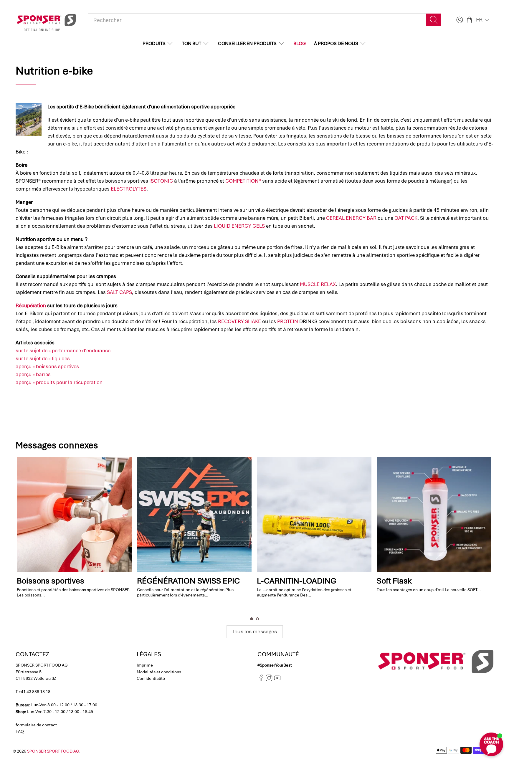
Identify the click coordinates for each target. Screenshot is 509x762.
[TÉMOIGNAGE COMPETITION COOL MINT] (433, 514)
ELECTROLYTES (128, 189)
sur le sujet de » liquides (43, 358)
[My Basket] (469, 19)
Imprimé (145, 665)
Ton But (191, 43)
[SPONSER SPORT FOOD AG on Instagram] (269, 679)
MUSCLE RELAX (318, 284)
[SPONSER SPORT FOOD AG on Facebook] (260, 679)
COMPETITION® (243, 181)
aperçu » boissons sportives (47, 366)
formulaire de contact (36, 725)
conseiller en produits (247, 43)
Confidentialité (151, 678)
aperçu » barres (33, 374)
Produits (154, 43)
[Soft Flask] (314, 514)
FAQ (20, 731)
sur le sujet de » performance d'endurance (63, 350)
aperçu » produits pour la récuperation (59, 382)
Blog (299, 43)
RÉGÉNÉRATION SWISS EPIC (68, 581)
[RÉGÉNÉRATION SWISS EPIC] (74, 514)
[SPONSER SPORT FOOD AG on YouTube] (277, 679)
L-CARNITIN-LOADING (176, 581)
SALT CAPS (119, 292)
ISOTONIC (161, 181)
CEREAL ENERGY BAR (351, 218)
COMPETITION (462, 604)
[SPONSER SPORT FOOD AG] (46, 20)
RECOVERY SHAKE (239, 321)
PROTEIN (287, 321)
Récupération (31, 305)
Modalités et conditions (159, 672)
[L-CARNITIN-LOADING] (194, 514)
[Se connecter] (459, 19)
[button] (483, 20)
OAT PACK (405, 218)
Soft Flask (274, 581)
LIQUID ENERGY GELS (239, 226)
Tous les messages (254, 631)
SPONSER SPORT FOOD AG (53, 751)
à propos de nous (336, 43)
